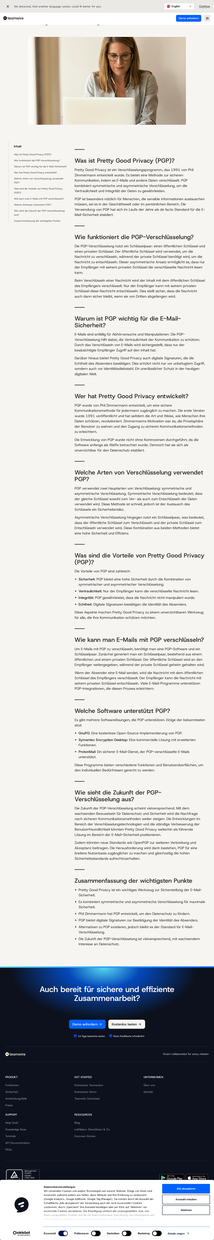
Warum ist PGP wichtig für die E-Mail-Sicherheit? (40, 166)
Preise (9, 1105)
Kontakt (148, 1092)
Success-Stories (84, 1136)
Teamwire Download (86, 1098)
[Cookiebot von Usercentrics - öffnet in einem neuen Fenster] (21, 1233)
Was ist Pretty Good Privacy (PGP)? (32, 154)
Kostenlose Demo (85, 1092)
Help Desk (11, 1122)
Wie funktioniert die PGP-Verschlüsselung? (37, 160)
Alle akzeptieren (186, 1188)
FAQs (8, 1149)
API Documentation (17, 1143)
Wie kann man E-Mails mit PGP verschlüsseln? (39, 198)
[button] (179, 6)
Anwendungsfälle (16, 1098)
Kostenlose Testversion (88, 1085)
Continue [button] (204, 6)
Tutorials (10, 1136)
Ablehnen (186, 1210)
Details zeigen (176, 1233)
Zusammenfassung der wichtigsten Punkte (37, 220)
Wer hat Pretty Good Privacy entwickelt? (35, 172)
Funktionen (12, 1085)
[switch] (96, 1233)
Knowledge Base (15, 1129)
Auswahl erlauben (186, 1199)
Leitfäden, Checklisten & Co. (92, 1129)
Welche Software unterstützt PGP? (32, 204)
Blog (77, 1122)
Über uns (149, 1085)
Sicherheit (11, 1092)
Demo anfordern (189, 18)
